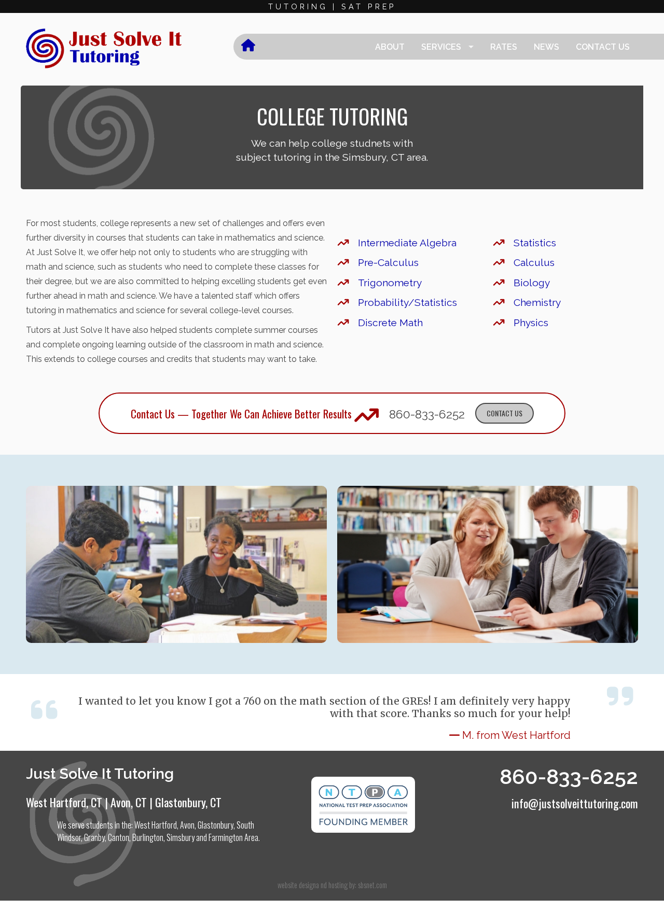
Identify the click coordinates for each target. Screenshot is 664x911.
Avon (187, 825)
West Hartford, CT (64, 801)
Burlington (147, 837)
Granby (94, 837)
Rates (503, 47)
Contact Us (603, 47)
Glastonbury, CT (188, 801)
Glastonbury (215, 825)
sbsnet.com (372, 884)
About (390, 47)
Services (441, 47)
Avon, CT (128, 801)
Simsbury (181, 837)
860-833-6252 (427, 414)
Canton (118, 837)
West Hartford (155, 825)
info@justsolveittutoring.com (574, 802)
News (546, 47)
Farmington (226, 837)
